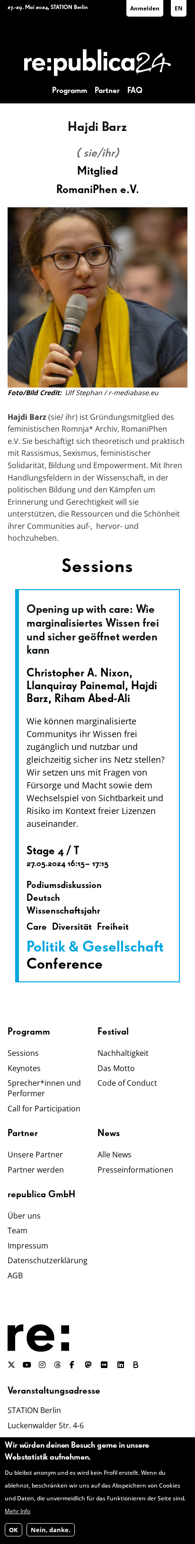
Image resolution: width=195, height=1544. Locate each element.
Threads (58, 1364)
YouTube (27, 1364)
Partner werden (36, 1170)
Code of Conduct (127, 1083)
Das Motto (116, 1068)
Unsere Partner (35, 1154)
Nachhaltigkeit (123, 1053)
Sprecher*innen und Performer (44, 1088)
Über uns (24, 1216)
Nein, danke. (51, 1530)
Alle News (115, 1154)
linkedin (121, 1364)
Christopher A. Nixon (78, 673)
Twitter (11, 1364)
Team (17, 1230)
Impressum (28, 1245)
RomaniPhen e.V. (97, 189)
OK (13, 1530)
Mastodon (89, 1364)
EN (179, 8)
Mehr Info (17, 1511)
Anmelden (145, 8)
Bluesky (137, 1364)
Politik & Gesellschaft (95, 947)
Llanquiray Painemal (76, 686)
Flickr (109, 1364)
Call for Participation (44, 1108)
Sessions (23, 1053)
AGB (15, 1275)
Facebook (73, 1364)
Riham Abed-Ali (92, 698)
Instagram (42, 1364)
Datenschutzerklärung (48, 1260)
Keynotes (24, 1068)
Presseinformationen (135, 1170)
